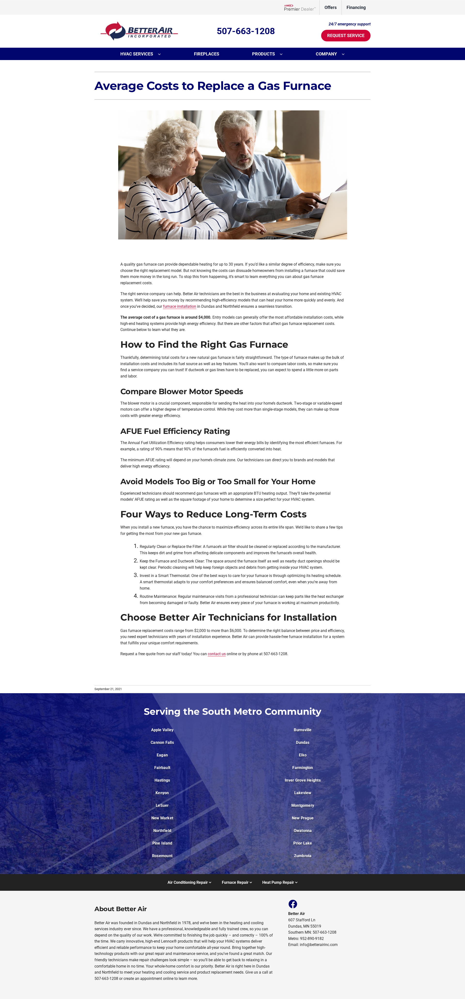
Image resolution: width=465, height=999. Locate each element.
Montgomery (302, 805)
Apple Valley (162, 730)
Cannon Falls (162, 742)
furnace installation (179, 306)
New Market (162, 818)
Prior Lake (302, 843)
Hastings (162, 780)
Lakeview (302, 793)
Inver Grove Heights (303, 780)
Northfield (162, 830)
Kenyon (162, 793)
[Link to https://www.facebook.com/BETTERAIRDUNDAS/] (292, 903)
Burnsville (302, 730)
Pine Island (162, 843)
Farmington (302, 767)
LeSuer (162, 805)
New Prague (303, 818)
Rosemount (162, 855)
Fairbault (162, 767)
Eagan (162, 755)
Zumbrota (303, 855)
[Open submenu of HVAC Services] (162, 54)
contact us (217, 654)
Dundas (302, 742)
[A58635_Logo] (136, 21)
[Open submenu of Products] (283, 54)
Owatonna (303, 830)
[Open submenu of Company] (345, 54)
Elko (303, 755)
